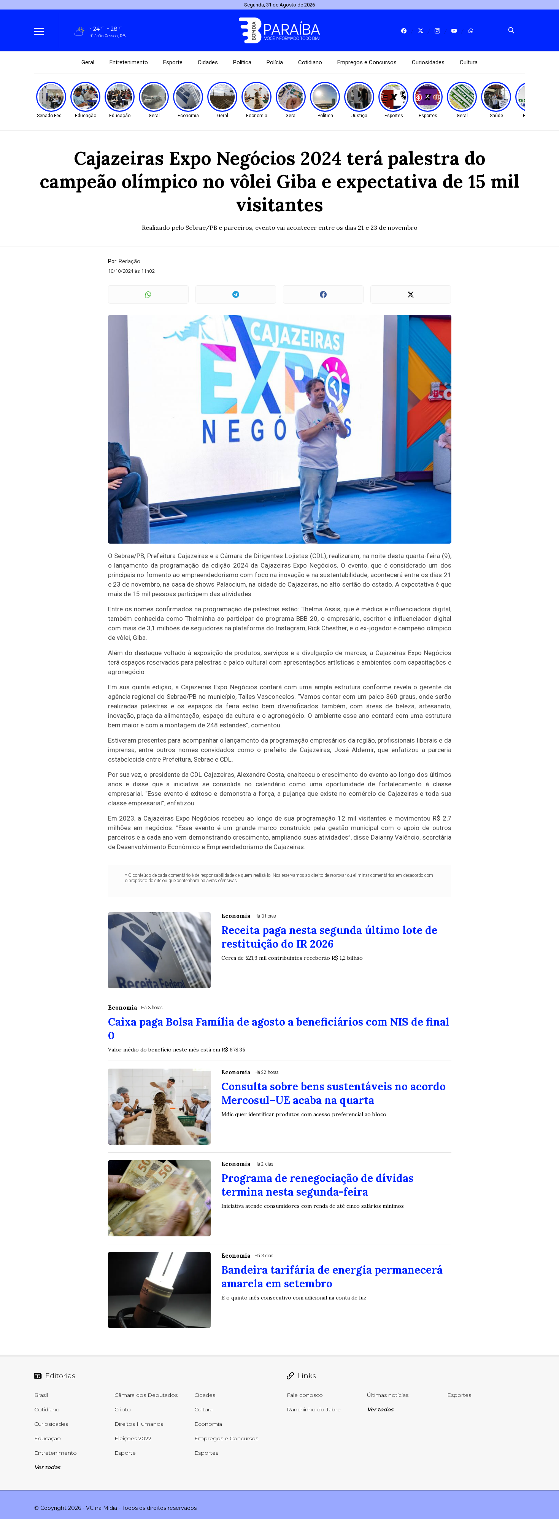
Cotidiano (310, 62)
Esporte (173, 62)
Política (242, 62)
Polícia (275, 62)
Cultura (469, 62)
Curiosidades (428, 62)
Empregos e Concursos (367, 62)
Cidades (208, 62)
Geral (87, 62)
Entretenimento (129, 62)
